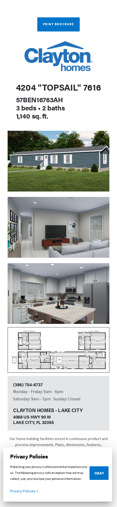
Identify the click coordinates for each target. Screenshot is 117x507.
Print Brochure (58, 24)
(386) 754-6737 (28, 384)
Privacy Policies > (24, 491)
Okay (99, 473)
